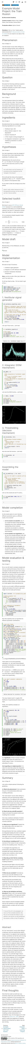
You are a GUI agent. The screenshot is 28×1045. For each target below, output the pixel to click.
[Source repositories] (19, 2)
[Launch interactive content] (13, 2)
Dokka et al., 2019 (13, 1016)
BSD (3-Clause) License (20, 1043)
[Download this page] (22, 2)
